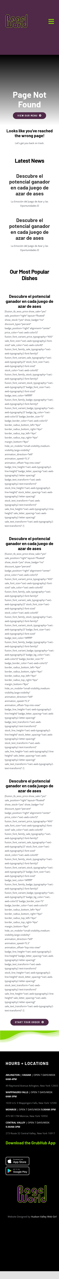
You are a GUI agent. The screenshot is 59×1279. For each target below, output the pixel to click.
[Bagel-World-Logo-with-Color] (16, 15)
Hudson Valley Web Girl (44, 1216)
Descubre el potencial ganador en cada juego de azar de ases (29, 184)
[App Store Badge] (17, 1158)
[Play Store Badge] (17, 1168)
